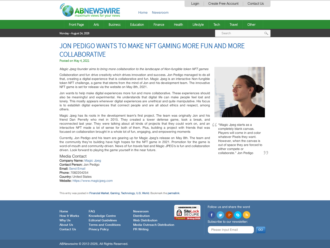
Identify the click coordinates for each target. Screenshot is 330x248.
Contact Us (256, 3)
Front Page (76, 24)
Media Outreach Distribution (153, 225)
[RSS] (246, 215)
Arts (96, 24)
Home (142, 12)
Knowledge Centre (102, 216)
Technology (128, 193)
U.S (138, 193)
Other (251, 24)
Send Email (77, 168)
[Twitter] (220, 215)
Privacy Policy (99, 229)
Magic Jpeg (92, 160)
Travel (234, 24)
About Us (66, 225)
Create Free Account (223, 3)
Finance (159, 24)
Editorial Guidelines (103, 220)
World (145, 193)
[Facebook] (211, 215)
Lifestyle (198, 24)
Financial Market (99, 193)
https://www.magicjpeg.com (93, 180)
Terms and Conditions (105, 225)
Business (115, 24)
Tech (216, 24)
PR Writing (140, 229)
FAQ (92, 211)
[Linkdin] (229, 215)
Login (195, 3)
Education (137, 24)
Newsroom (160, 12)
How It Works (69, 216)
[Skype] (238, 215)
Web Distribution (145, 220)
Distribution (141, 216)
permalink (173, 193)
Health (178, 24)
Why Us (64, 220)
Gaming (115, 193)
